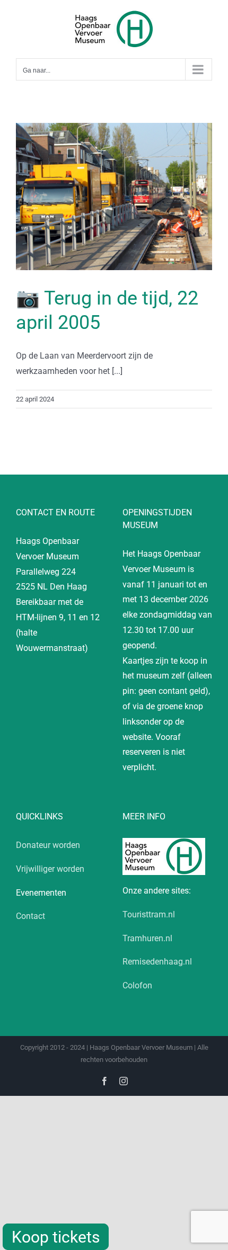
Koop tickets (56, 1237)
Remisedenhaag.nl (157, 962)
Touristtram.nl (148, 914)
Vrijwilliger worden (50, 869)
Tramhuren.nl (147, 938)
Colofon (137, 985)
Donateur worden (48, 845)
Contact (30, 916)
